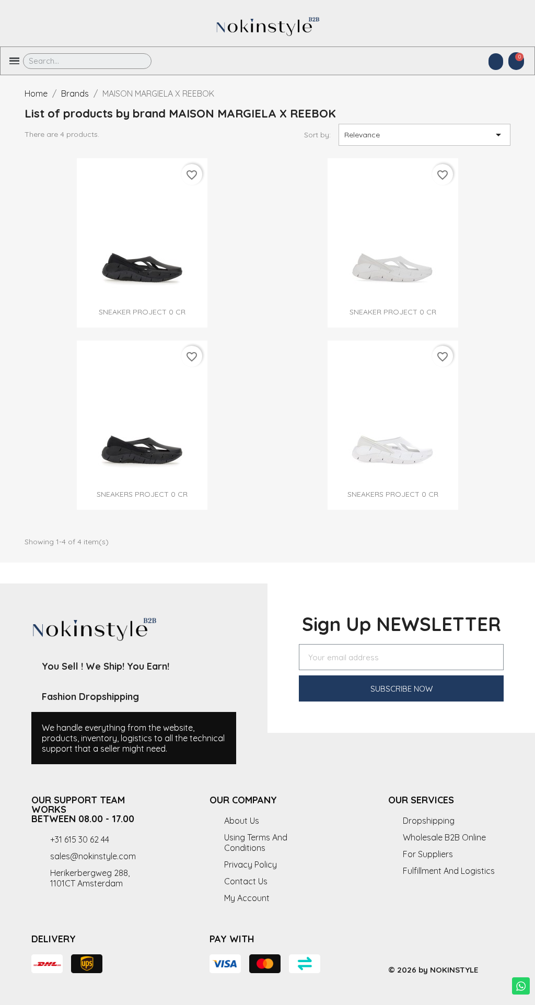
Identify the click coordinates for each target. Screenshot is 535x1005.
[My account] (496, 61)
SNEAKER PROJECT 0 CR (142, 312)
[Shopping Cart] (516, 61)
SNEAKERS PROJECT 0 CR (142, 494)
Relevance (424, 134)
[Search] (136, 61)
